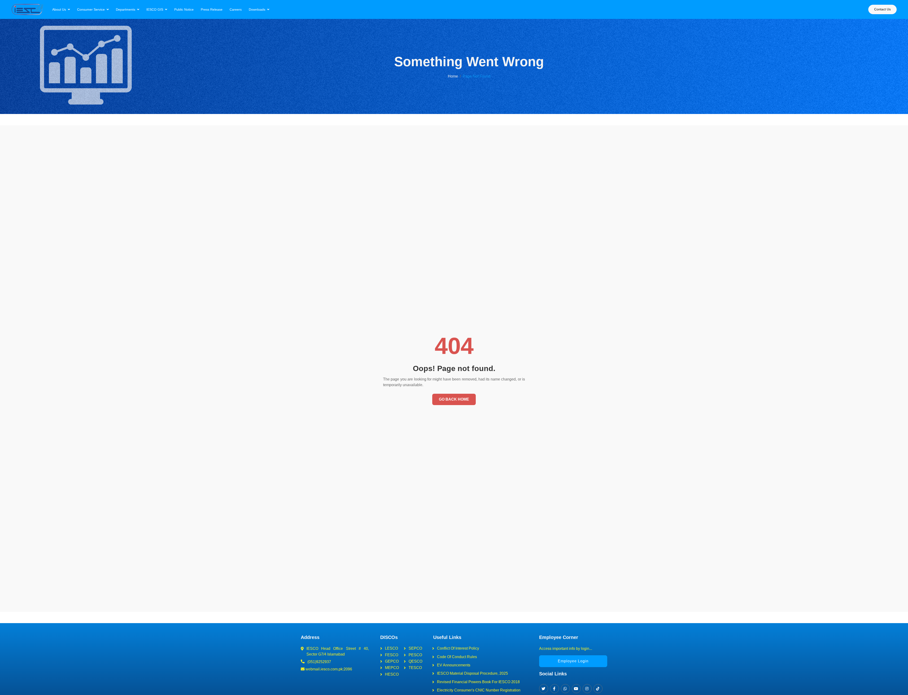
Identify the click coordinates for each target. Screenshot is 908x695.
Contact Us (882, 9)
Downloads (257, 9)
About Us (59, 9)
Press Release (212, 9)
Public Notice (184, 9)
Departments (125, 9)
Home (453, 76)
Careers (236, 9)
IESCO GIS (154, 9)
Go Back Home (454, 399)
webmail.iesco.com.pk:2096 (328, 669)
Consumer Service (91, 9)
